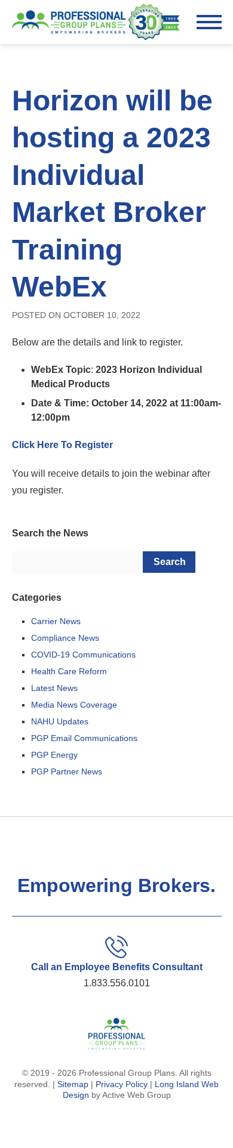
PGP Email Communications (84, 738)
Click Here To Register (62, 445)
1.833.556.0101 (117, 983)
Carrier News (56, 621)
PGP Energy (54, 755)
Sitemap (72, 1084)
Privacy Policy (122, 1084)
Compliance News (65, 638)
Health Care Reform (69, 671)
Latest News (54, 688)
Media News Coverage (74, 704)
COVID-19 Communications (83, 654)
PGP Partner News (66, 771)
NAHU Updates (59, 721)
